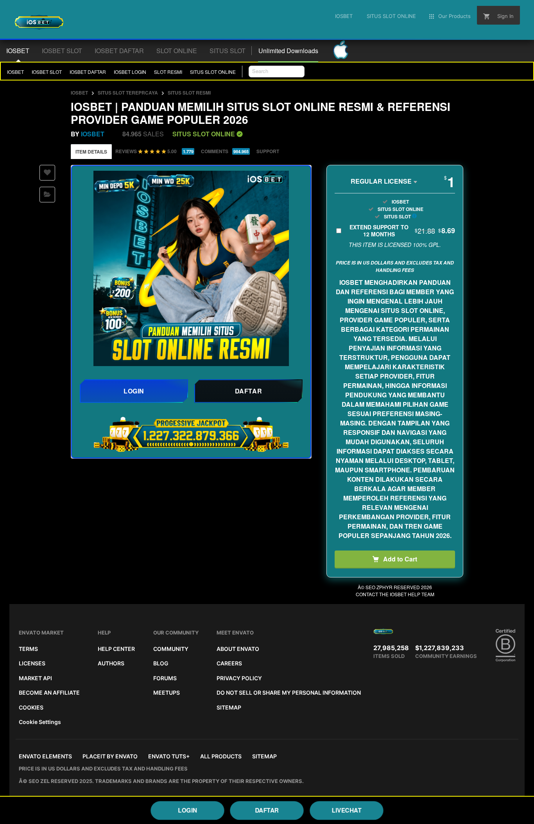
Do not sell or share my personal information (289, 692)
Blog (160, 663)
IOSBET (15, 71)
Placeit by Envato (110, 756)
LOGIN (187, 810)
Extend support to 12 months (402, 230)
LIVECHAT (347, 810)
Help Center (116, 648)
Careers (229, 663)
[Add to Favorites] (47, 173)
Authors (111, 663)
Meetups (166, 692)
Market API (35, 678)
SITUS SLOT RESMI (189, 92)
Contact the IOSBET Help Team (395, 594)
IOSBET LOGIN (130, 71)
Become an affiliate (49, 692)
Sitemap (229, 707)
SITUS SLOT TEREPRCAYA (128, 92)
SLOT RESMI (168, 71)
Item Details (91, 151)
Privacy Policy (239, 678)
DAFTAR (267, 810)
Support (267, 151)
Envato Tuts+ (169, 756)
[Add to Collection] (47, 194)
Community (170, 648)
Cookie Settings (40, 722)
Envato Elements (45, 756)
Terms (28, 648)
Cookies (31, 707)
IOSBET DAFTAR (88, 71)
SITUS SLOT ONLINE (213, 71)
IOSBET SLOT (47, 71)
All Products (221, 756)
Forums (165, 678)
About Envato (238, 648)
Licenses (32, 663)
